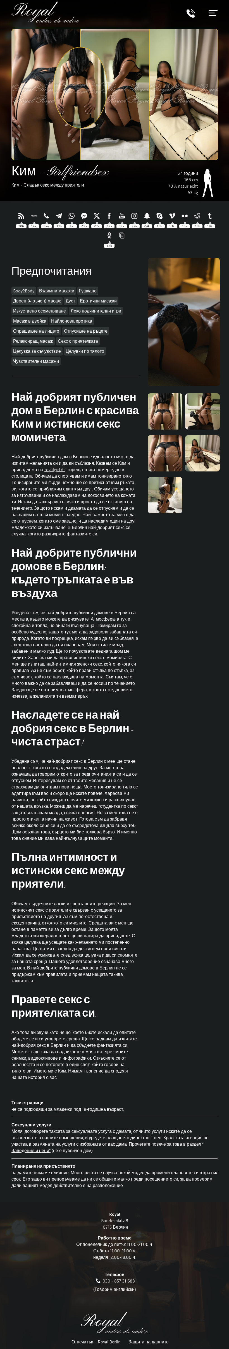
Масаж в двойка (29, 321)
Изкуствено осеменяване (39, 311)
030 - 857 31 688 (118, 1281)
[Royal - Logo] (45, 21)
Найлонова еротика (71, 321)
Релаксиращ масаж (33, 341)
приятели (58, 910)
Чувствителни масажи (36, 361)
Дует (70, 301)
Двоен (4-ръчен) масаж (37, 301)
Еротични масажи (98, 301)
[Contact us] (190, 16)
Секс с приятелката (78, 341)
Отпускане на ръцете (86, 331)
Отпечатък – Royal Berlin (96, 1342)
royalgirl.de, (55, 469)
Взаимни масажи (56, 291)
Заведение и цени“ (31, 1150)
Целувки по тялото (85, 351)
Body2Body (23, 291)
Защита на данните (148, 1342)
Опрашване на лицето (36, 331)
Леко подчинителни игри (96, 311)
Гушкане (88, 291)
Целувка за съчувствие (37, 351)
